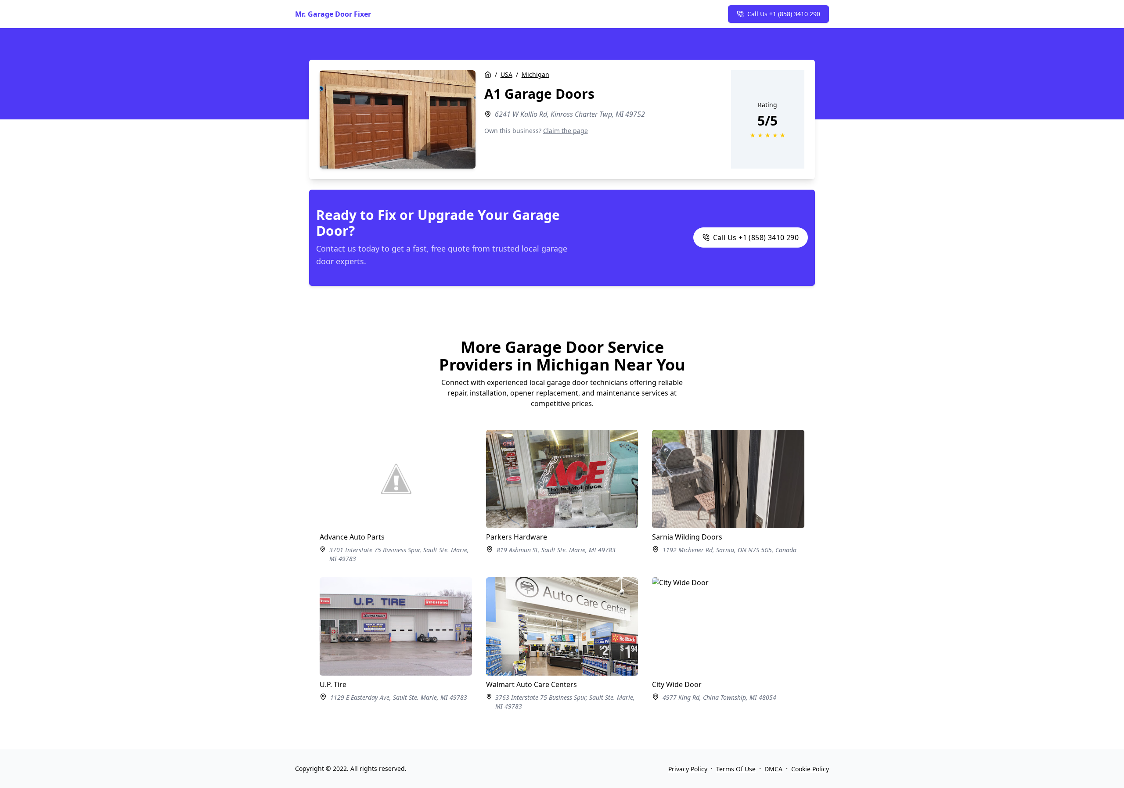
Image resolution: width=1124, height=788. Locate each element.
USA (506, 74)
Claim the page (565, 130)
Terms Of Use (736, 769)
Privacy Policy (687, 769)
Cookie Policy (810, 769)
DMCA (773, 769)
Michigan (535, 74)
